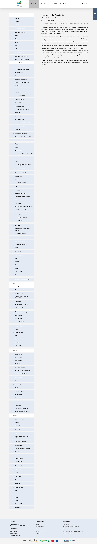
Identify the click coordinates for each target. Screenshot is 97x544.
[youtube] (95, 14)
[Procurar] (86, 4)
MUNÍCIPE (34, 3)
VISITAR (43, 3)
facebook (94, 12)
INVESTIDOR (53, 3)
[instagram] (95, 17)
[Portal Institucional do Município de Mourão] (19, 4)
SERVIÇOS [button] (63, 3)
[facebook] (95, 10)
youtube (94, 15)
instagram (94, 18)
